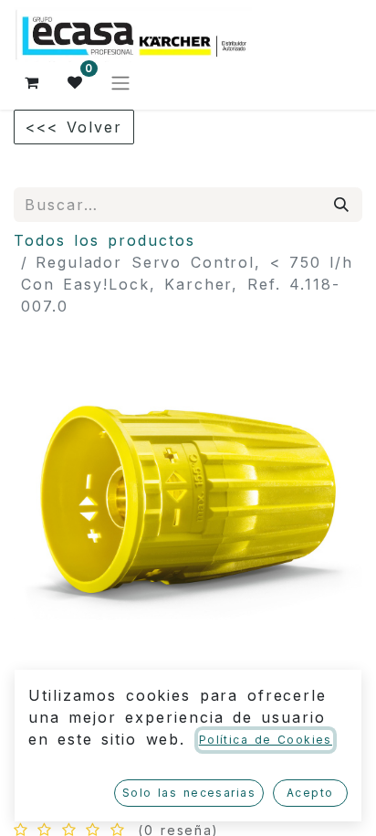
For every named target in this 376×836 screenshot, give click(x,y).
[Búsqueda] (342, 204)
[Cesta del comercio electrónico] (32, 82)
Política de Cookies (265, 739)
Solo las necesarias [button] (189, 792)
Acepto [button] (310, 792)
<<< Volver (74, 127)
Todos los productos (104, 240)
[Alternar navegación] (120, 82)
